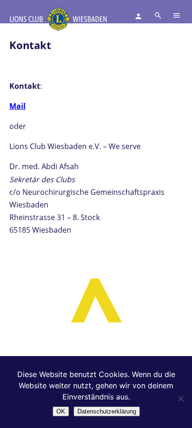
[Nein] (180, 398)
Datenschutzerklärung (106, 411)
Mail (17, 106)
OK (60, 411)
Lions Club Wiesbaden (58, 19)
